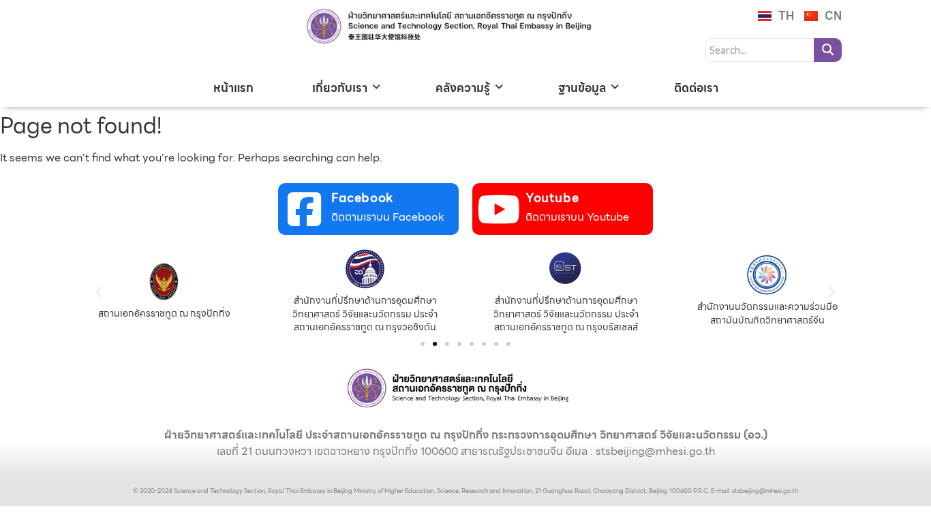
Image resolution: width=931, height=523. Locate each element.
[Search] (828, 50)
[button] (99, 291)
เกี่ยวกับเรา (339, 88)
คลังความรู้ (463, 88)
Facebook (362, 198)
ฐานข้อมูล (582, 88)
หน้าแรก (233, 88)
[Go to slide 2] (435, 344)
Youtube (552, 198)
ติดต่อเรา (696, 88)
